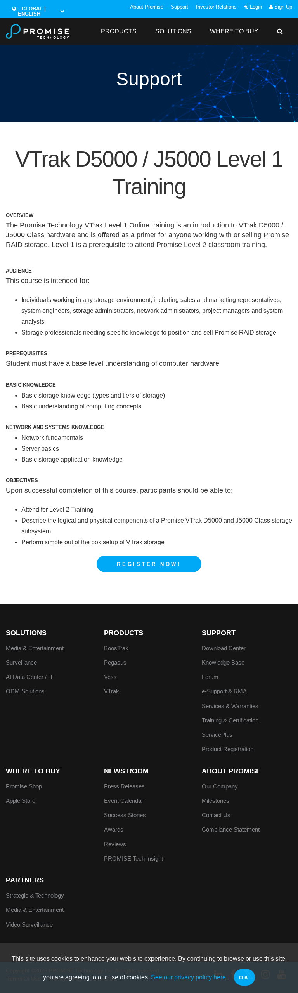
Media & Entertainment (35, 648)
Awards (113, 829)
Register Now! (149, 564)
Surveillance (21, 662)
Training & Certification (230, 720)
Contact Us (216, 815)
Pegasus (115, 662)
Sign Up (282, 7)
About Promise (146, 7)
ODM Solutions (25, 691)
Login (255, 7)
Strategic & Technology (35, 895)
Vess (110, 677)
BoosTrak (116, 648)
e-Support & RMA (224, 691)
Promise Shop (24, 786)
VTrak (111, 691)
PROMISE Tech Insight (133, 858)
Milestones (215, 800)
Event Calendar (123, 800)
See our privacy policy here (188, 977)
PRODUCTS (119, 31)
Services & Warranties (230, 706)
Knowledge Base (223, 662)
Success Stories (125, 815)
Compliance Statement (231, 829)
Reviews (115, 844)
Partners (25, 880)
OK (244, 978)
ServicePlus (217, 734)
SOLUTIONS (173, 31)
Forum (210, 677)
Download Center (224, 648)
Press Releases (124, 786)
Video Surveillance (29, 924)
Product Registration (227, 749)
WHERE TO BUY (234, 31)
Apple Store (20, 800)
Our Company (220, 786)
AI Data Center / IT (29, 677)
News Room (126, 771)
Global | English (32, 11)
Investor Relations (216, 7)
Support (179, 7)
